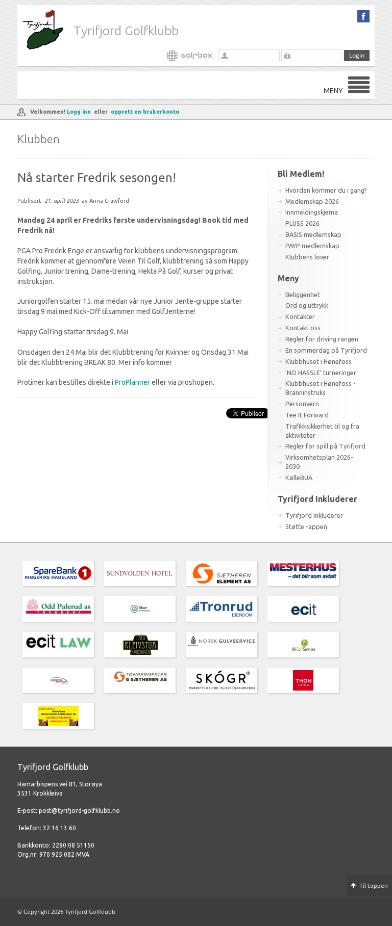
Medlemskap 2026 (312, 201)
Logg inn (79, 112)
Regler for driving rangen (321, 338)
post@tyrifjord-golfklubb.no (79, 810)
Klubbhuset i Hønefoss (318, 361)
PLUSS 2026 (302, 223)
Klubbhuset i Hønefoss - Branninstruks (320, 388)
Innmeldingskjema (311, 212)
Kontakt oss (303, 327)
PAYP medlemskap (312, 245)
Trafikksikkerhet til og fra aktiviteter (322, 430)
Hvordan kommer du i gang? (326, 190)
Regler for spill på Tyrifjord (325, 445)
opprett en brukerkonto (145, 112)
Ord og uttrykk (306, 305)
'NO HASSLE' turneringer (320, 372)
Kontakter (300, 316)
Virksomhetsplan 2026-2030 (319, 462)
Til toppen (373, 886)
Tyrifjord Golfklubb (126, 30)
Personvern (302, 403)
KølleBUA (298, 477)
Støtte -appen (306, 526)
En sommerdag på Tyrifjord (326, 350)
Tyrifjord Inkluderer (314, 515)
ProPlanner (131, 382)
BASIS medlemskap (313, 234)
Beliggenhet (302, 294)
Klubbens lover (307, 256)
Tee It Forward (307, 414)
